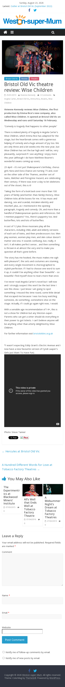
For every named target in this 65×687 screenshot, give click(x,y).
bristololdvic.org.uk (43, 333)
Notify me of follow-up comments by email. (28, 652)
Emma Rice (35, 99)
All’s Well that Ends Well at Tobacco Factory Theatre (30, 507)
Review (24, 78)
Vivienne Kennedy (27, 95)
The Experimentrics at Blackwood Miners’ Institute (11, 495)
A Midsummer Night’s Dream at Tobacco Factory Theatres (52, 507)
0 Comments (45, 95)
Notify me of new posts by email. (23, 658)
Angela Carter (10, 99)
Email (5, 612)
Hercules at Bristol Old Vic (21, 451)
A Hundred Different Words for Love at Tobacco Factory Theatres (27, 467)
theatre (44, 99)
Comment (7, 551)
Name (6, 595)
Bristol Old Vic (12, 78)
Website (6, 627)
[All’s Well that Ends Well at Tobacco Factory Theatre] (32, 485)
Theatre (34, 78)
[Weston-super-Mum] (32, 16)
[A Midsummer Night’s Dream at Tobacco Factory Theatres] (53, 485)
